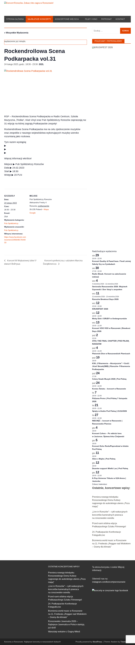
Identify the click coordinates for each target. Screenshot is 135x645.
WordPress (97, 642)
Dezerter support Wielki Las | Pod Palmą (110, 468)
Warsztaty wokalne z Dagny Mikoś (64, 631)
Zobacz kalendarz (99, 484)
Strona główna (15, 19)
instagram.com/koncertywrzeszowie (108, 582)
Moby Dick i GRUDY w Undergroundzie (109, 318)
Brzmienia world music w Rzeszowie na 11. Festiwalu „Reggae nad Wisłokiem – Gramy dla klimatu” (111, 543)
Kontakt (120, 19)
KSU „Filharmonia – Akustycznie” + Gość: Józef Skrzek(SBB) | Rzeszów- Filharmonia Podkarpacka (111, 366)
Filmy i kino (91, 19)
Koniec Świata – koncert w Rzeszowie (109, 389)
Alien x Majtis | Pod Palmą (103, 459)
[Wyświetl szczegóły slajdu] (111, 145)
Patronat (106, 19)
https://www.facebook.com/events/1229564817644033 (15, 240)
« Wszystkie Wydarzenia (16, 33)
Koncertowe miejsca (67, 19)
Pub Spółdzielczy (11, 223)
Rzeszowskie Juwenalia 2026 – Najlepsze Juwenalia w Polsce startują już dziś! (66, 624)
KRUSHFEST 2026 (100, 309)
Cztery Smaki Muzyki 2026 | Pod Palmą (109, 379)
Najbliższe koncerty (39, 19)
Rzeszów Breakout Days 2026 (105, 299)
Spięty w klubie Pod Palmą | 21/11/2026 (109, 411)
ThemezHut (125, 642)
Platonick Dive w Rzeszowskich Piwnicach (111, 354)
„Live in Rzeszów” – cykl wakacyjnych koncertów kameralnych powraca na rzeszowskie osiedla (109, 515)
